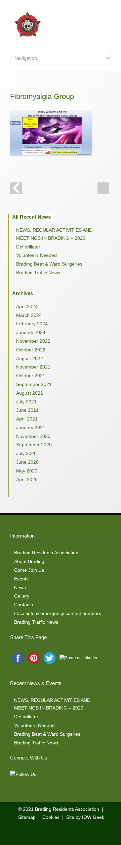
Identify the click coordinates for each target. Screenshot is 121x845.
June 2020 (27, 462)
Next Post (103, 188)
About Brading (29, 561)
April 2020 (27, 479)
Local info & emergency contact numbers (57, 613)
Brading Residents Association (46, 552)
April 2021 (27, 418)
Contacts (23, 604)
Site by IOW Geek (85, 817)
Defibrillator (28, 246)
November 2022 (33, 341)
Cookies (50, 817)
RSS (65, 831)
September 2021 (34, 384)
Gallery (21, 596)
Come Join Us (29, 570)
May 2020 (26, 470)
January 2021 (30, 427)
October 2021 (30, 375)
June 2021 (27, 410)
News (20, 587)
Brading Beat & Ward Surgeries (49, 264)
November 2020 (33, 436)
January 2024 (30, 332)
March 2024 (29, 315)
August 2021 (29, 393)
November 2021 (33, 367)
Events (21, 578)
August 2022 (29, 358)
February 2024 (32, 323)
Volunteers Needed (36, 255)
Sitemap (27, 817)
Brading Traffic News (38, 272)
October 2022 (30, 349)
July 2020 (26, 453)
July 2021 (26, 401)
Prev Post (16, 188)
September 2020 (34, 444)
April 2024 (27, 306)
